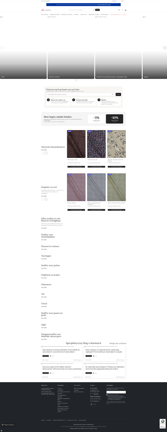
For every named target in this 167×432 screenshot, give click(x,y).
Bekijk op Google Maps (95, 396)
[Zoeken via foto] (94, 10)
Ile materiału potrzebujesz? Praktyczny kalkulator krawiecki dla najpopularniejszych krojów (105, 368)
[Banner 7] (85, 80)
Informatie (60, 393)
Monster (59, 401)
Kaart (59, 404)
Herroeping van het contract (64, 391)
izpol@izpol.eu (96, 401)
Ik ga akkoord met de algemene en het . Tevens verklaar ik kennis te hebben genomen (117, 397)
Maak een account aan (78, 391)
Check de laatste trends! (46, 391)
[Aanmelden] (119, 10)
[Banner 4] (80, 80)
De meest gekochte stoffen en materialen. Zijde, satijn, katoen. (48, 393)
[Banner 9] (87, 80)
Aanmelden (76, 390)
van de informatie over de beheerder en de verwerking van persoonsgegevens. (117, 398)
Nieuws (53, 356)
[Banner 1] (76, 80)
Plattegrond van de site (62, 410)
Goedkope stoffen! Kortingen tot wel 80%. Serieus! (47, 389)
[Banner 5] (82, 80)
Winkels (59, 411)
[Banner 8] (86, 80)
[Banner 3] (79, 80)
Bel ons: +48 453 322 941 (45, 1)
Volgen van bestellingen (79, 388)
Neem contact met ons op (63, 408)
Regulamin (60, 396)
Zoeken (118, 94)
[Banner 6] (83, 80)
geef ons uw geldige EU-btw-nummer (104, 4)
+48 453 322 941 (97, 398)
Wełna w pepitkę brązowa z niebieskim (94, 203)
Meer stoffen (44, 149)
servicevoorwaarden (91, 426)
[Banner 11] (90, 80)
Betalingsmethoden (62, 395)
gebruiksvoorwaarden (112, 395)
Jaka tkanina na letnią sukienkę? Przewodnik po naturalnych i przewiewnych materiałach (61, 351)
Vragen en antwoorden (62, 403)
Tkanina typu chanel (72, 159)
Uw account (77, 385)
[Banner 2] (77, 80)
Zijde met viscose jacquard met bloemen (115, 160)
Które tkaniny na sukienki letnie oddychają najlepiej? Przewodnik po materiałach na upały (104, 351)
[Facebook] (95, 404)
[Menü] (165, 420)
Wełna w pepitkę (72, 202)
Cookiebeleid (60, 390)
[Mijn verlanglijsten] (122, 10)
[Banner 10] (89, 80)
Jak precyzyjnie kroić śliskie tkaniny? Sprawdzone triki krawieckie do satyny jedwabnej (62, 368)
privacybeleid (120, 395)
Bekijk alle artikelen (118, 343)
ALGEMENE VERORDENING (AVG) (64, 399)
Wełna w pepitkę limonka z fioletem (116, 202)
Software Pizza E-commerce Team (88, 428)
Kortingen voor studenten (63, 406)
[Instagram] (91, 404)
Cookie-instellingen (82, 420)
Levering (59, 388)
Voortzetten (45, 355)
